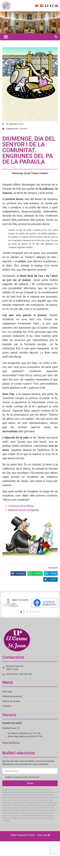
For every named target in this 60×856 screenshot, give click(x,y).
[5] (32, 611)
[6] (35, 611)
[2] (24, 611)
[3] (27, 611)
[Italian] (46, 5)
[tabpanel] (15, 603)
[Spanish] (41, 5)
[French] (51, 5)
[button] (2, 22)
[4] (30, 611)
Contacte (6, 706)
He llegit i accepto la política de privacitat (22, 777)
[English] (56, 5)
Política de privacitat (12, 696)
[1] (21, 611)
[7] (38, 611)
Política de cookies (11, 701)
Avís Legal (7, 691)
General (23, 128)
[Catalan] (36, 5)
